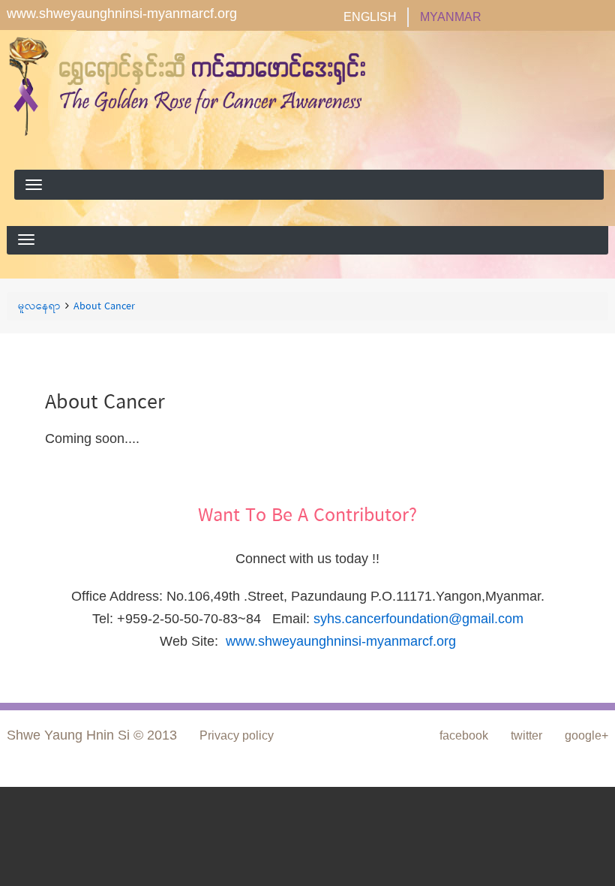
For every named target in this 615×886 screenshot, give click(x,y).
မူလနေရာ (39, 307)
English (370, 17)
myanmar (451, 17)
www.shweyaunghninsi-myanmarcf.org (122, 13)
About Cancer (104, 307)
